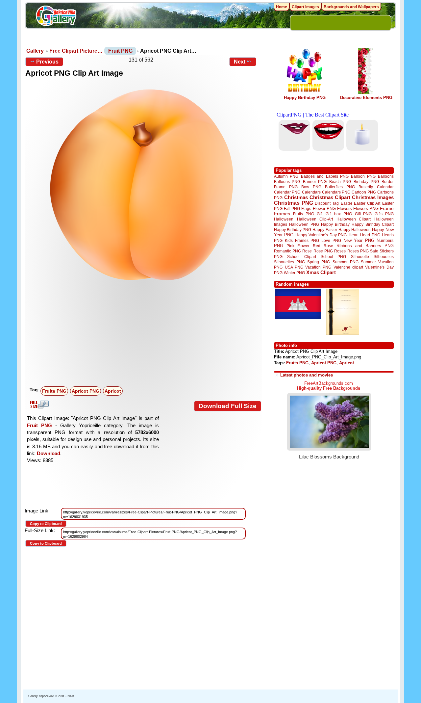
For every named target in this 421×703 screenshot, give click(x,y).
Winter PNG (294, 273)
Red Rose (323, 246)
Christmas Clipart (330, 197)
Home (281, 7)
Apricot (113, 391)
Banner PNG (315, 181)
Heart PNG (370, 235)
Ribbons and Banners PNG (365, 245)
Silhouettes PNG (289, 262)
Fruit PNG (120, 51)
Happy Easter (324, 229)
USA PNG (294, 267)
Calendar (385, 187)
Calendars (311, 192)
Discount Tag (327, 203)
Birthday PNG (366, 181)
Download (48, 453)
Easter (346, 203)
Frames (282, 213)
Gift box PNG (339, 214)
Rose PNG (323, 251)
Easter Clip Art (367, 203)
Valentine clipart (348, 267)
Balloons (386, 176)
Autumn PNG (286, 176)
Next (239, 62)
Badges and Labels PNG (325, 176)
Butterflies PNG (340, 187)
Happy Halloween (354, 229)
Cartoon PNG (364, 192)
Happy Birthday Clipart (373, 224)
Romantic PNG (287, 251)
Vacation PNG (318, 267)
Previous (47, 62)
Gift (320, 214)
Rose (307, 251)
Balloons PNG (287, 181)
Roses (340, 251)
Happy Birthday (335, 224)
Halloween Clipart (353, 219)
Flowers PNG (366, 208)
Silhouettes (384, 256)
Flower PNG (324, 208)
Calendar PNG (287, 192)
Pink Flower (298, 246)
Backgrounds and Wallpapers (351, 7)
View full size (38, 404)
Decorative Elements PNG (366, 97)
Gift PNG (363, 214)
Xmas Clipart (321, 272)
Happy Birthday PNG (305, 97)
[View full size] (143, 184)
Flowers (344, 208)
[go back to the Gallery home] (56, 17)
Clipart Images (305, 7)
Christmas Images (373, 197)
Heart (354, 235)
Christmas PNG (293, 203)
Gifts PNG (384, 214)
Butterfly (366, 187)
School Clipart (301, 256)
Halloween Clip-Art (315, 219)
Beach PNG (340, 181)
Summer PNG (346, 262)
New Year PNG (358, 240)
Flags (306, 208)
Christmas (296, 197)
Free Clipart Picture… (76, 51)
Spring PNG (318, 262)
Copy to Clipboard (46, 524)
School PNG (333, 256)
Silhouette (360, 256)
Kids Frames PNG (302, 240)
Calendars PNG (336, 192)
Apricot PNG (85, 391)
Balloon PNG (363, 176)
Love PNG (331, 240)
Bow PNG (311, 187)
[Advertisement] (145, 335)
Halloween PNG (304, 224)
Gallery (35, 51)
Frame (387, 208)
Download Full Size (228, 406)
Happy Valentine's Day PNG (321, 235)
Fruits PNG (54, 391)
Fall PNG (292, 208)
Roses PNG (358, 251)
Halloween (283, 219)
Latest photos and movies (306, 375)
